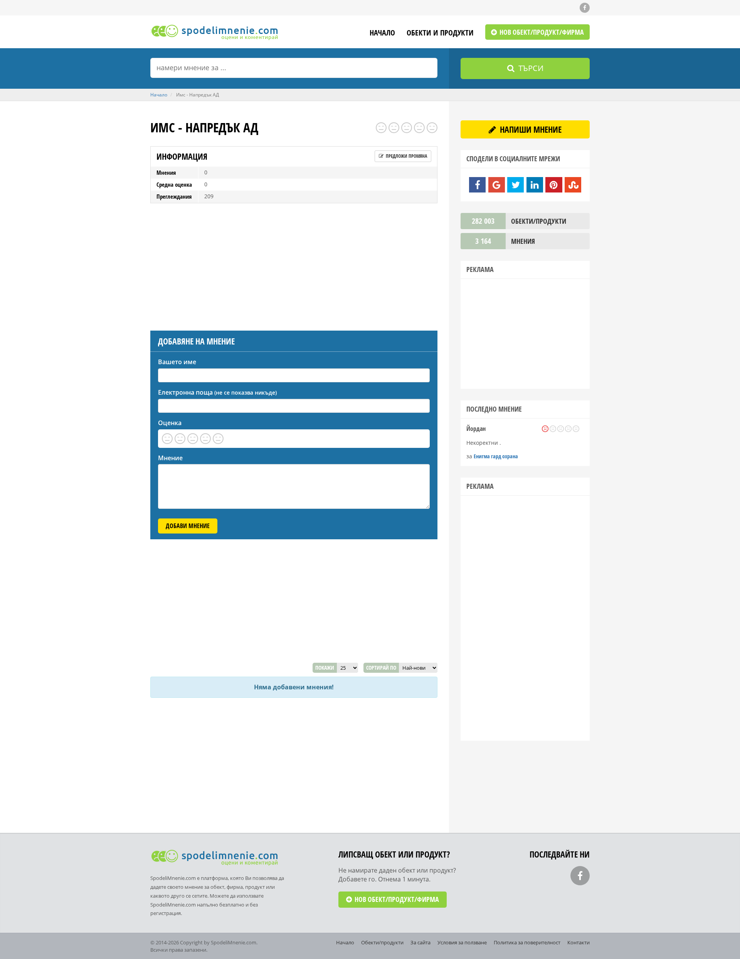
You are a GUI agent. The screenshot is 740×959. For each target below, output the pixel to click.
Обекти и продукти (440, 33)
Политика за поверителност (527, 942)
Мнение (170, 458)
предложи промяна (406, 156)
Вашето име (177, 362)
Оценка (170, 423)
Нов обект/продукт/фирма (541, 32)
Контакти (578, 942)
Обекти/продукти (382, 942)
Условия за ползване (462, 942)
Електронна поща (217, 392)
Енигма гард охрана (496, 456)
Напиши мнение (530, 129)
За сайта (420, 942)
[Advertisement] (293, 265)
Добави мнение (188, 526)
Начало (382, 33)
